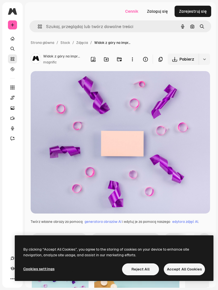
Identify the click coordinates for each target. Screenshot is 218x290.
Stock (65, 42)
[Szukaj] (12, 48)
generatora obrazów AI (103, 221)
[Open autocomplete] (37, 26)
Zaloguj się (157, 11)
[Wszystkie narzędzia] (12, 87)
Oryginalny (70, 82)
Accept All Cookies (184, 269)
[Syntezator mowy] (12, 128)
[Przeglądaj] (12, 69)
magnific (50, 62)
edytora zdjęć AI (185, 221)
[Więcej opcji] (132, 59)
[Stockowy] (12, 58)
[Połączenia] (12, 258)
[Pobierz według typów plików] (204, 59)
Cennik (132, 11)
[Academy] (12, 268)
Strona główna (42, 42)
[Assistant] (12, 138)
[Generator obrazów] (12, 107)
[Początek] (12, 38)
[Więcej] (12, 278)
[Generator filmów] (12, 118)
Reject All (140, 269)
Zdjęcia (82, 42)
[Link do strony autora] (36, 59)
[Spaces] (12, 97)
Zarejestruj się (193, 11)
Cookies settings (38, 268)
